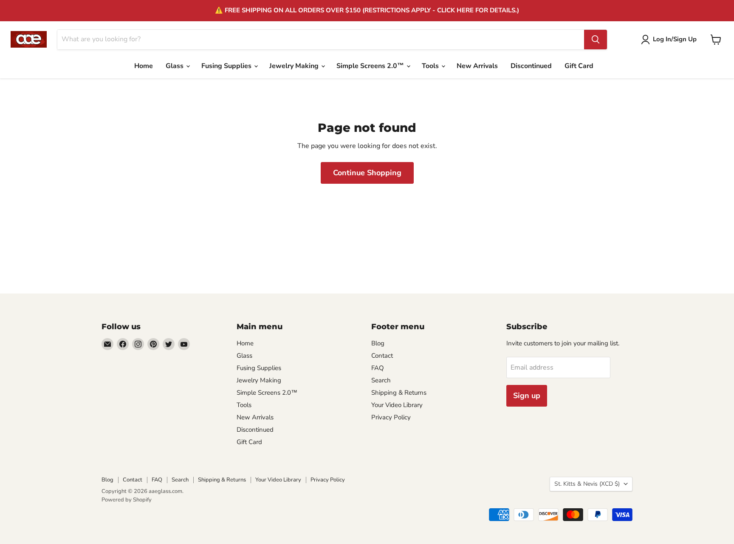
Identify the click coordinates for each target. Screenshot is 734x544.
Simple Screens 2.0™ (371, 66)
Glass (175, 66)
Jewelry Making (294, 66)
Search (381, 380)
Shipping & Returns (398, 392)
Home (143, 66)
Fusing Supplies (227, 66)
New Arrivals (477, 66)
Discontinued (531, 66)
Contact (382, 355)
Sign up (526, 395)
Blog (377, 343)
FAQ (377, 368)
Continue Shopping (367, 173)
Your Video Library (397, 405)
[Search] (595, 39)
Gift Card (579, 66)
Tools (431, 66)
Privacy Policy (391, 417)
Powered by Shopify (127, 500)
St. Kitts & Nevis (587, 484)
